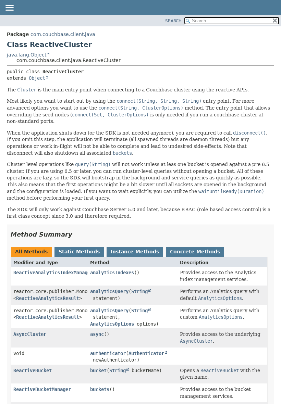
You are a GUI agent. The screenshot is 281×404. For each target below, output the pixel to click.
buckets (99, 389)
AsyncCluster (29, 334)
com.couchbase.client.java (62, 34)
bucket (98, 370)
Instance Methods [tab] (135, 251)
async (97, 334)
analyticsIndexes (112, 272)
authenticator (108, 353)
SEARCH (173, 20)
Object (37, 78)
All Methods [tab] (31, 251)
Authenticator (146, 353)
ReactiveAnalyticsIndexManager (53, 272)
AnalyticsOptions (112, 324)
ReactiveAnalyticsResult (47, 298)
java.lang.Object (26, 55)
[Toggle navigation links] (9, 8)
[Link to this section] (77, 234)
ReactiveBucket (32, 370)
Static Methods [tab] (79, 251)
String (139, 291)
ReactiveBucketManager (42, 389)
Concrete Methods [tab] (195, 251)
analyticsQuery (109, 291)
